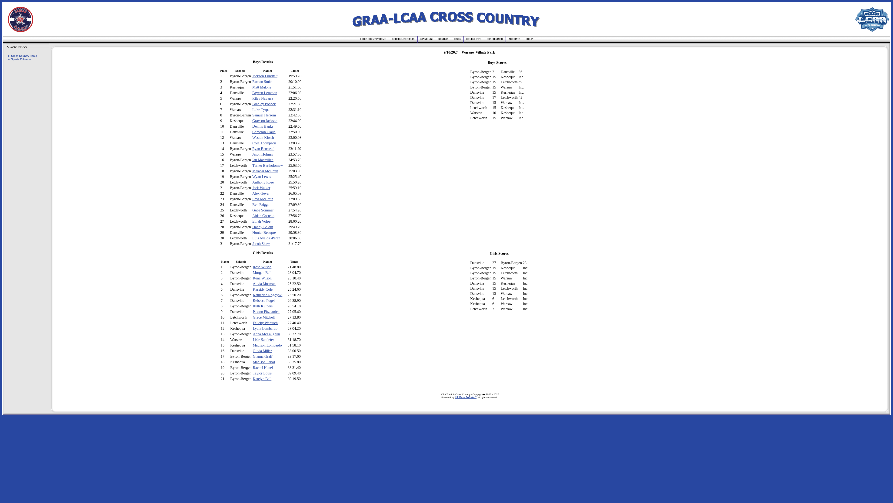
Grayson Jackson (264, 121)
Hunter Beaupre (264, 233)
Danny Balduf (262, 227)
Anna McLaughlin (266, 334)
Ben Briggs (260, 205)
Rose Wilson (262, 267)
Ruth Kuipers (263, 306)
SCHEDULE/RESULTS (403, 39)
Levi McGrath (262, 199)
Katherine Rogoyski (267, 295)
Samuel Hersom (264, 115)
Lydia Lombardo (265, 328)
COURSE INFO (473, 39)
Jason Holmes (262, 154)
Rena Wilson (262, 278)
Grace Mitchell (264, 317)
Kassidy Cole (263, 289)
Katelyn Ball (262, 379)
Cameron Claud (264, 132)
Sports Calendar (21, 59)
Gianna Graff (262, 356)
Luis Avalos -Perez (266, 238)
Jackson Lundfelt (264, 76)
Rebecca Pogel (264, 300)
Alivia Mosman (264, 284)
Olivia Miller (262, 351)
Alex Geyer (261, 193)
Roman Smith (262, 82)
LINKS (457, 39)
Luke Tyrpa (261, 110)
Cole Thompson (264, 143)
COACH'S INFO (495, 39)
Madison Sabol (264, 362)
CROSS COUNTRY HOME (373, 39)
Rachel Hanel (263, 368)
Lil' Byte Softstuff (465, 397)
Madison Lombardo (267, 345)
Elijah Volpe (261, 221)
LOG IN (529, 39)
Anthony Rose (263, 182)
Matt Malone (261, 87)
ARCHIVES (514, 39)
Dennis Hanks (262, 126)
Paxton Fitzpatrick (266, 312)
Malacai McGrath (265, 171)
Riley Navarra (262, 98)
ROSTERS (443, 39)
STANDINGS (427, 39)
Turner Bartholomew (267, 165)
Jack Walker (261, 188)
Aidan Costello (263, 216)
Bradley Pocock (264, 104)
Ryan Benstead (263, 149)
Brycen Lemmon (264, 93)
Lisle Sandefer (263, 340)
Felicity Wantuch (265, 323)
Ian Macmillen (262, 160)
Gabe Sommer (262, 210)
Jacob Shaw (261, 244)
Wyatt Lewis (261, 177)
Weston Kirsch (263, 137)
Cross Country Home (24, 55)
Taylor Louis (262, 373)
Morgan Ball (262, 273)
